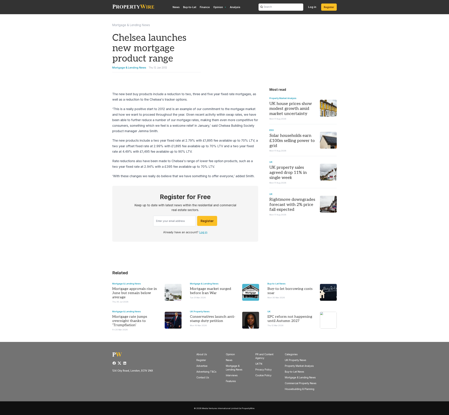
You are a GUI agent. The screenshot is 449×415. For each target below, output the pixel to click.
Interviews (232, 375)
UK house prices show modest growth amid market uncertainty (290, 108)
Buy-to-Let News (276, 283)
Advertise (201, 365)
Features (231, 381)
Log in (312, 7)
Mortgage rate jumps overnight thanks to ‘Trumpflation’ (129, 321)
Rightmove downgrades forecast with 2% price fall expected (292, 204)
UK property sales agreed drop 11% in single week (288, 172)
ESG (271, 130)
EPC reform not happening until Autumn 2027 (289, 319)
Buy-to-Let (189, 7)
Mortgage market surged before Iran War (210, 291)
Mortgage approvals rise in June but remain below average (134, 293)
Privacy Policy (263, 369)
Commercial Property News (300, 383)
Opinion (218, 7)
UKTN (258, 363)
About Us (201, 354)
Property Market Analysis (282, 98)
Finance (205, 7)
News (176, 7)
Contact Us (202, 377)
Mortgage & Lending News (131, 25)
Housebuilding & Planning (299, 388)
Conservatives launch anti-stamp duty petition (212, 319)
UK (271, 162)
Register (329, 7)
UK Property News (200, 311)
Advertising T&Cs (206, 371)
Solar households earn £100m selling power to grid (292, 140)
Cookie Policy (263, 375)
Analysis (235, 7)
